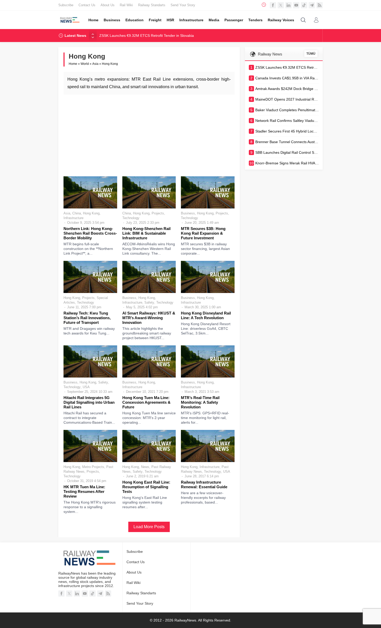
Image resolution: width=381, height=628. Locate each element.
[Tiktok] (304, 5)
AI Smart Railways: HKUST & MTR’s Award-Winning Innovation (148, 318)
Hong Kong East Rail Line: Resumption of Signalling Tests (146, 487)
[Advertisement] (149, 135)
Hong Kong (91, 213)
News (145, 467)
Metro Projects (93, 467)
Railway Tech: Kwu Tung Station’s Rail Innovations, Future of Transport (87, 318)
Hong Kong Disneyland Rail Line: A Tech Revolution (206, 315)
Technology (130, 218)
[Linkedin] (288, 5)
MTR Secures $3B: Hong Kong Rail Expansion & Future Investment (203, 233)
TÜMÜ (310, 53)
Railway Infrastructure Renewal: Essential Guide (204, 484)
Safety (149, 302)
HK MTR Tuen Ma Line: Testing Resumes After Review (84, 491)
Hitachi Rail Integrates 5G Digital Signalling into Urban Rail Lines (89, 402)
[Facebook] (273, 5)
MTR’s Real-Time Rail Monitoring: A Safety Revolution (200, 402)
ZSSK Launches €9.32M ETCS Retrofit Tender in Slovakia (146, 35)
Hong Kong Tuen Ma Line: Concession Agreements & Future (146, 402)
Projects (158, 213)
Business (188, 213)
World (85, 64)
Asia (95, 64)
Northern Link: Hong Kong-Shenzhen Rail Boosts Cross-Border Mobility (90, 233)
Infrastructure (73, 218)
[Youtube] (296, 5)
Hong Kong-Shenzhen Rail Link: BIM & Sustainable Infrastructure (146, 233)
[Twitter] (281, 5)
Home (73, 64)
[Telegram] (312, 5)
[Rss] (319, 5)
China (76, 213)
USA (86, 387)
